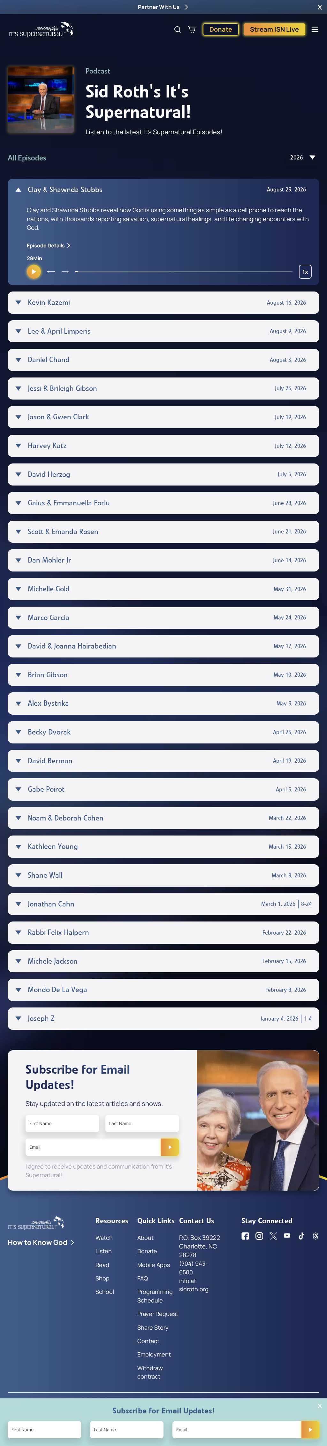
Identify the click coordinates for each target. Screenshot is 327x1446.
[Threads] (315, 1236)
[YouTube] (287, 1236)
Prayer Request (157, 1314)
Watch (104, 1237)
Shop (102, 1278)
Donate (220, 29)
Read (102, 1265)
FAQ (142, 1278)
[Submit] (170, 1147)
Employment (154, 1354)
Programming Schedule (155, 1296)
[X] (273, 1236)
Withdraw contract (150, 1372)
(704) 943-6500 (193, 1268)
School (104, 1291)
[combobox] (302, 158)
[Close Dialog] (320, 1405)
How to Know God (37, 1242)
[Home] (41, 29)
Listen (103, 1251)
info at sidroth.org (194, 1285)
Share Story (153, 1327)
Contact (148, 1341)
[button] (319, 7)
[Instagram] (259, 1236)
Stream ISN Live (274, 29)
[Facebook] (245, 1236)
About (145, 1237)
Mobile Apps (153, 1265)
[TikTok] (301, 1236)
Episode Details (46, 245)
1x (307, 273)
